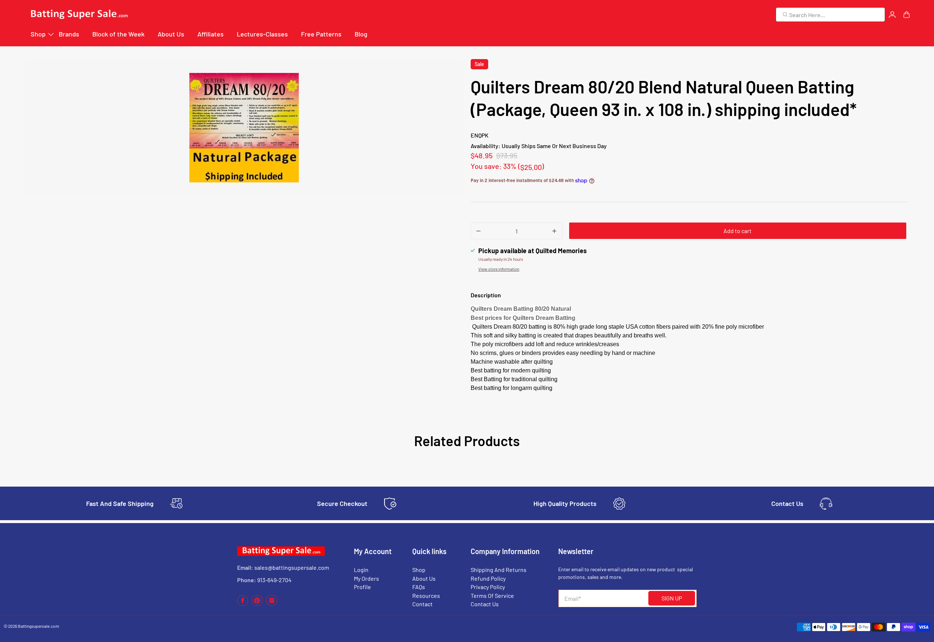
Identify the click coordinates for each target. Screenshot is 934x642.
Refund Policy (488, 578)
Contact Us (485, 603)
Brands (69, 34)
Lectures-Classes (262, 34)
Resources (426, 595)
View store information (498, 268)
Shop (38, 34)
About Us (171, 34)
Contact (422, 603)
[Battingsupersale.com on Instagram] (271, 604)
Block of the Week (118, 34)
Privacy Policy (488, 586)
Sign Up (671, 598)
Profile (362, 586)
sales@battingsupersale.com (291, 567)
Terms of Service (492, 595)
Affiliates (210, 34)
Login (361, 569)
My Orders (366, 578)
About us (424, 578)
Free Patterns (321, 34)
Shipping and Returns (498, 569)
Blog (361, 34)
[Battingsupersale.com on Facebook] (242, 604)
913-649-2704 (274, 579)
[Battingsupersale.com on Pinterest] (257, 604)
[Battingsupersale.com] (79, 14)
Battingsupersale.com (38, 626)
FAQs (418, 586)
